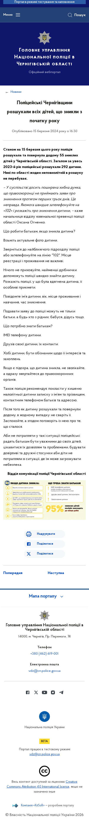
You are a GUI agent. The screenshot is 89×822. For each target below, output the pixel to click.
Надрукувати (46, 534)
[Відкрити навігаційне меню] (18, 15)
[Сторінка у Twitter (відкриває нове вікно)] (36, 692)
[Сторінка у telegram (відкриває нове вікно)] (61, 692)
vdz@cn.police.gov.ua (44, 671)
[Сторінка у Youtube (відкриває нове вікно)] (44, 692)
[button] (44, 596)
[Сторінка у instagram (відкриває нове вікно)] (53, 692)
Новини (16, 92)
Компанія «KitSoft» (33, 805)
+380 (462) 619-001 (44, 653)
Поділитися (45, 543)
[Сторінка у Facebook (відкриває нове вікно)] (27, 692)
